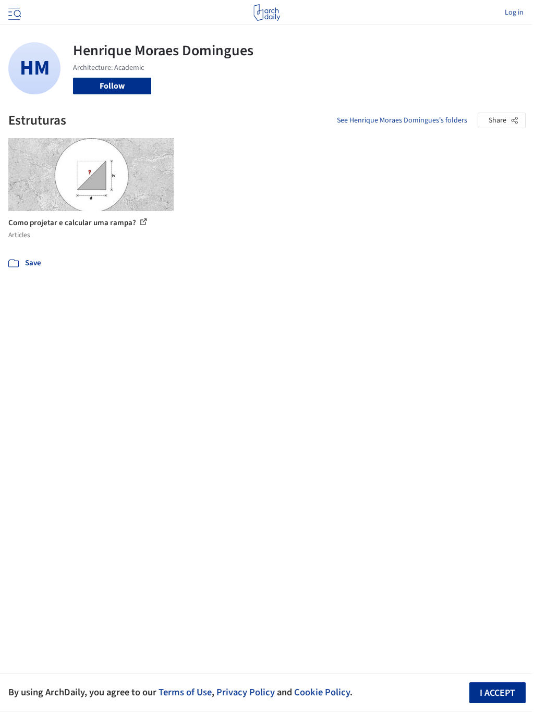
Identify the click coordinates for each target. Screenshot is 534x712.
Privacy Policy (245, 692)
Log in (514, 12)
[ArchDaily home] (266, 12)
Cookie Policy (322, 692)
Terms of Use (185, 692)
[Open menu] (13, 12)
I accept (497, 692)
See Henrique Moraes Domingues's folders (402, 120)
